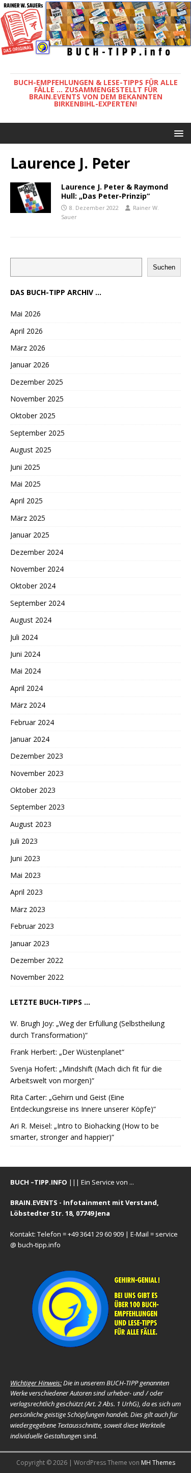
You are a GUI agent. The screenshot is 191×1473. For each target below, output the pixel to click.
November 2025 (37, 399)
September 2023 (37, 807)
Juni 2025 (25, 467)
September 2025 (37, 433)
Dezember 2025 (36, 382)
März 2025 (27, 518)
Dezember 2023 (36, 756)
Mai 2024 (25, 671)
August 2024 (30, 620)
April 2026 (26, 331)
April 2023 (26, 892)
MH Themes (158, 1462)
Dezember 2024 (36, 552)
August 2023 (30, 824)
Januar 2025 (29, 535)
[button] (177, 132)
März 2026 (27, 348)
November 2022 (37, 977)
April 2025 (26, 500)
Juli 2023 (24, 841)
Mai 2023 (25, 875)
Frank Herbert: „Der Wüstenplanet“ (67, 1052)
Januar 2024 (29, 739)
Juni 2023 (25, 858)
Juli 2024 (24, 637)
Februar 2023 (32, 926)
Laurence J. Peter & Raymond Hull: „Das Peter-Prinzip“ (114, 191)
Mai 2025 (25, 484)
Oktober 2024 (33, 586)
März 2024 (27, 705)
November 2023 (37, 773)
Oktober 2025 (33, 415)
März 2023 (27, 909)
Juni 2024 (25, 654)
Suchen (164, 267)
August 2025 (30, 449)
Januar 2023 (29, 943)
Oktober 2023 (33, 790)
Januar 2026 (29, 364)
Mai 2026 (25, 313)
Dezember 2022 (36, 960)
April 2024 (26, 688)
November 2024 (37, 569)
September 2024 (37, 603)
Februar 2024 (32, 722)
